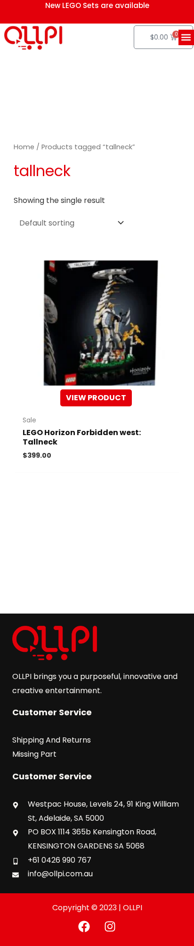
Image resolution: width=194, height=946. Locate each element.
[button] (186, 37)
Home (24, 147)
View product (96, 397)
